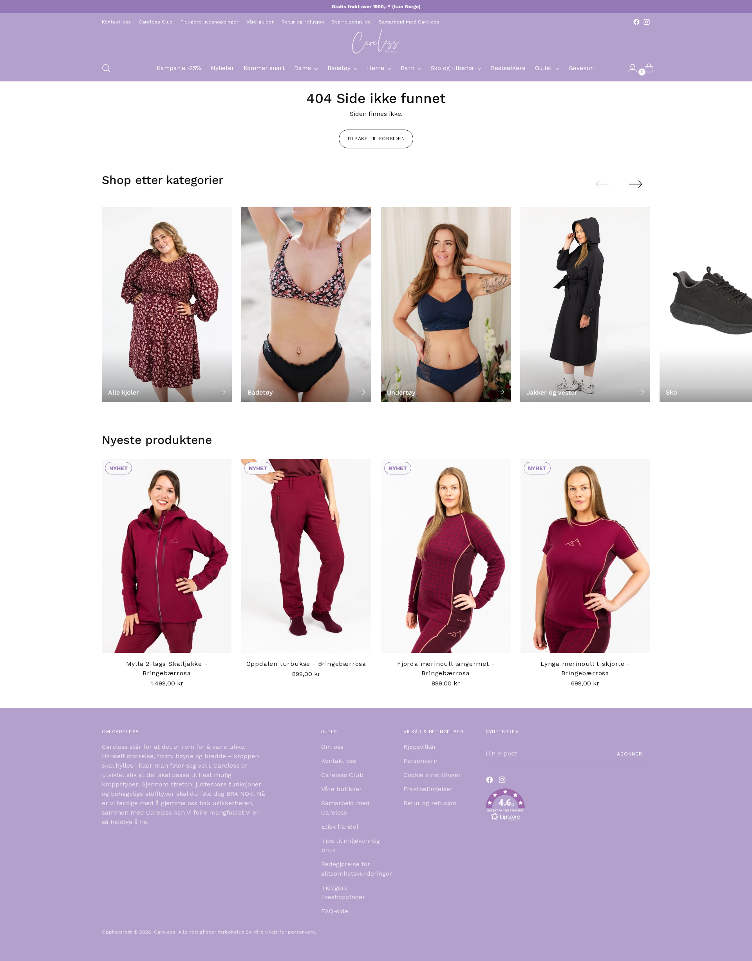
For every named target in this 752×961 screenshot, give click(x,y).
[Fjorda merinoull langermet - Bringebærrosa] (446, 556)
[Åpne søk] (106, 68)
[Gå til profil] (629, 68)
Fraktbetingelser (428, 789)
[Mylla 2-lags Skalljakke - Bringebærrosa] (166, 556)
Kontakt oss (338, 760)
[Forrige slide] (602, 184)
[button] (568, 806)
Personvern (420, 760)
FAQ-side (334, 911)
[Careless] (376, 41)
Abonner (629, 754)
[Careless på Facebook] (636, 21)
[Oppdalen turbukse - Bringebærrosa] (306, 556)
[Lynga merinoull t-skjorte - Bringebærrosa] (585, 556)
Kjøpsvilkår (419, 746)
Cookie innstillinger (432, 775)
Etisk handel (339, 826)
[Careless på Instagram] (646, 21)
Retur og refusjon (429, 803)
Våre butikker (341, 789)
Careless (164, 932)
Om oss (332, 746)
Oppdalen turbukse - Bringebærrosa (306, 663)
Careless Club (342, 775)
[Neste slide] (635, 184)
